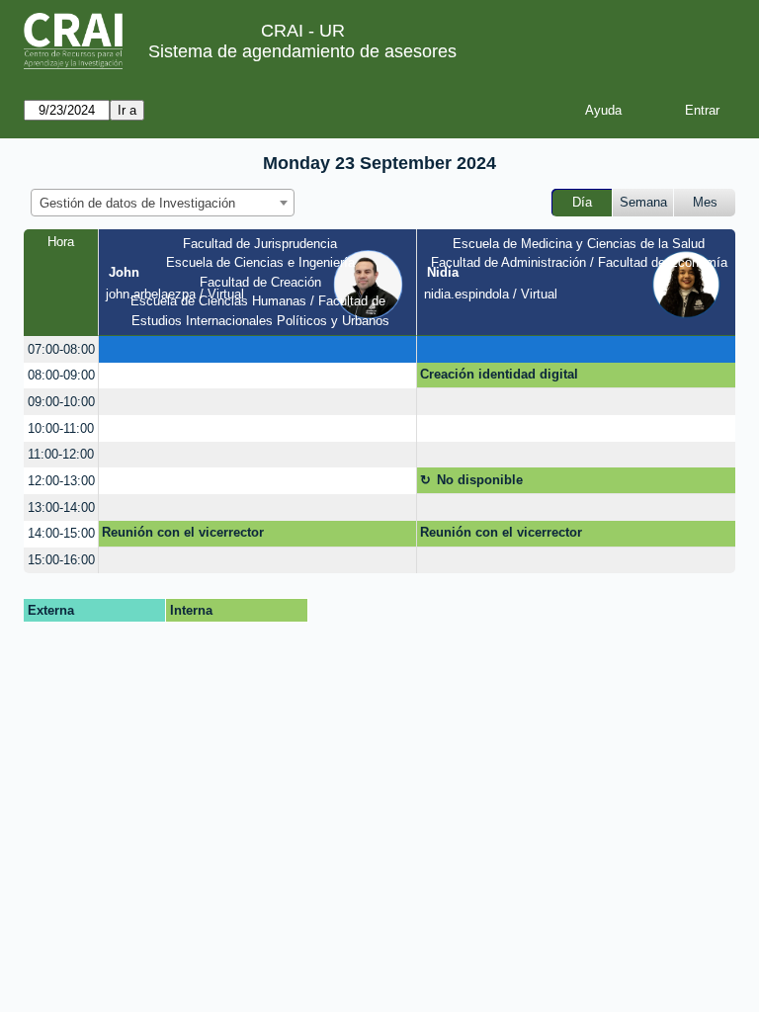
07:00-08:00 (61, 349)
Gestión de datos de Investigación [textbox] (137, 203)
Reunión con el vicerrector (183, 532)
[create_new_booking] (257, 349)
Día (582, 202)
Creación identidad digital (499, 374)
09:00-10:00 (61, 401)
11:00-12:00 (61, 454)
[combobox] (163, 202)
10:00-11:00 (61, 428)
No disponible (480, 479)
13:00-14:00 (61, 507)
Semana (643, 202)
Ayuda (603, 110)
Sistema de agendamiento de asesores (302, 51)
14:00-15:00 (61, 533)
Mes (705, 202)
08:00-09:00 (61, 375)
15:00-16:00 (61, 559)
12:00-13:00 (61, 480)
